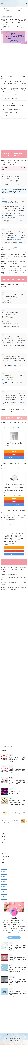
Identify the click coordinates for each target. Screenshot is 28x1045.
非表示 (16, 103)
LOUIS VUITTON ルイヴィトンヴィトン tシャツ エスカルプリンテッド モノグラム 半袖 (14, 443)
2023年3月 (4, 891)
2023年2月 (4, 894)
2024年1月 (3, 871)
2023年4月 (4, 889)
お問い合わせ (21, 10)
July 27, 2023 (5, 222)
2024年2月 (4, 869)
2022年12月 (4, 899)
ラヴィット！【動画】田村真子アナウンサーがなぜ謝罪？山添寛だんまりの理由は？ (17, 782)
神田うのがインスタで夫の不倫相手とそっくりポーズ (13, 106)
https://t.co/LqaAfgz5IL (18, 215)
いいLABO (14, 1041)
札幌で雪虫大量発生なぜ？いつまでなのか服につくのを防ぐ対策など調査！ (17, 993)
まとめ (5, 115)
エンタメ (4, 746)
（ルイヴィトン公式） (14, 427)
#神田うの (4, 201)
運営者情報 (7, 10)
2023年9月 (4, 876)
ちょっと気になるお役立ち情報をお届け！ (14, 1038)
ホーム (3, 1034)
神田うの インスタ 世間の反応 (11, 109)
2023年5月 (4, 886)
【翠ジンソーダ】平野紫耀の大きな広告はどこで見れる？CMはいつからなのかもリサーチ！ (18, 969)
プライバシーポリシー (17, 1034)
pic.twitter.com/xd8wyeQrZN (9, 181)
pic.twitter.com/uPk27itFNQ (16, 239)
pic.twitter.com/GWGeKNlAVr (9, 217)
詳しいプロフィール (14, 937)
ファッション (9, 746)
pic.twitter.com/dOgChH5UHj (15, 323)
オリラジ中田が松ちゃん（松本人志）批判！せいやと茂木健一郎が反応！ (17, 759)
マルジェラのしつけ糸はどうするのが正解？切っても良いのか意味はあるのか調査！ (17, 981)
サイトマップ (7, 8)
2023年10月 (4, 874)
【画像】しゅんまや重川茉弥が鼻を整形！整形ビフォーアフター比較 (17, 770)
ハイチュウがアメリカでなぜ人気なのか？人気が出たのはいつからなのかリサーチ (17, 947)
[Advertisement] (14, 59)
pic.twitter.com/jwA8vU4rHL (9, 298)
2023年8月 (4, 879)
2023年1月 (3, 896)
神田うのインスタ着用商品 (11, 112)
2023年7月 (4, 881)
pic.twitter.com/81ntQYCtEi (9, 379)
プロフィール (21, 8)
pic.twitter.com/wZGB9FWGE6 (16, 342)
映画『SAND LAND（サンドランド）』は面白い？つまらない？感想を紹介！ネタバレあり (17, 802)
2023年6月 (4, 884)
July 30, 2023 (17, 184)
